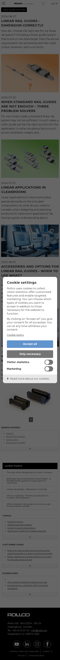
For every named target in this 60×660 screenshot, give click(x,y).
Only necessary (30, 354)
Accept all (30, 343)
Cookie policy (15, 335)
